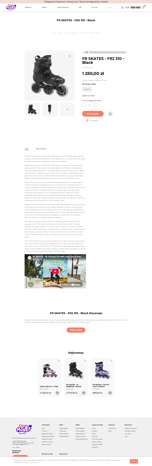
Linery (94, 433)
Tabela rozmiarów (88, 95)
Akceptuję (134, 461)
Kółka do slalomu (81, 436)
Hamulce (94, 436)
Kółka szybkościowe (82, 439)
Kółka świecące (80, 431)
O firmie (94, 7)
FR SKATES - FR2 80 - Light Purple (101, 385)
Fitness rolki (62, 431)
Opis (27, 149)
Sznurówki (128, 433)
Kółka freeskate (80, 428)
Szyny (94, 428)
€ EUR (133, 7)
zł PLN (138, 7)
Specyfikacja (41, 149)
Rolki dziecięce (63, 433)
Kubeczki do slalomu (131, 428)
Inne (126, 436)
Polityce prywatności (48, 436)
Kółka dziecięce (80, 433)
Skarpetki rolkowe (130, 431)
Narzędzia (95, 447)
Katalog (28, 7)
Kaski (109, 431)
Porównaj (94, 120)
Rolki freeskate (70, 33)
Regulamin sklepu (47, 433)
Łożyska (94, 431)
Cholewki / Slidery (97, 444)
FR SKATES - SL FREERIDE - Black (73, 385)
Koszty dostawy (63, 7)
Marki (44, 7)
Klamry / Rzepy (96, 442)
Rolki (60, 33)
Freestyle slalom (64, 436)
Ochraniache (112, 428)
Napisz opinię (76, 330)
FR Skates (89, 67)
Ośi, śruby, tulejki (97, 439)
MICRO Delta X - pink (49, 386)
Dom (54, 33)
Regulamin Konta (47, 439)
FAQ (80, 7)
